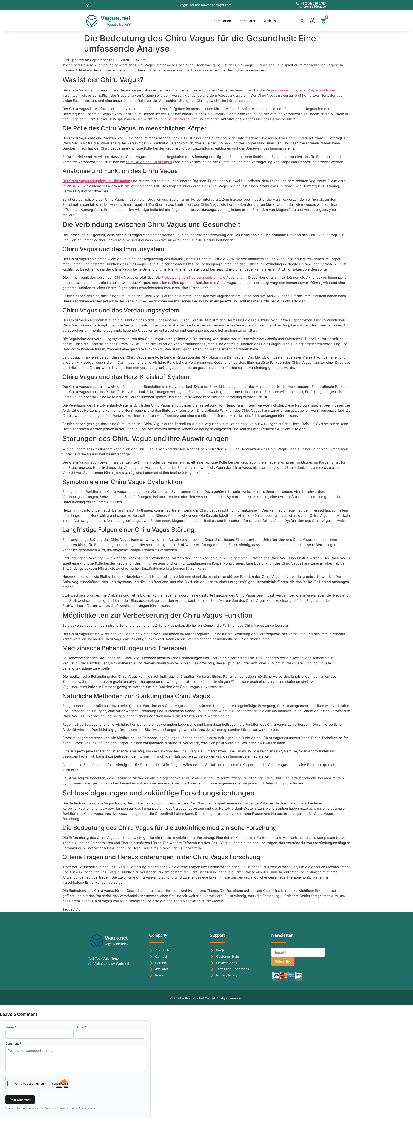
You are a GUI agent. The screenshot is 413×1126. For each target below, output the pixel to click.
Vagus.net (115, 18)
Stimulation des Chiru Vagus (149, 162)
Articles (270, 21)
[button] (302, 21)
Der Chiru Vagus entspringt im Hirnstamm (96, 181)
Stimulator (248, 21)
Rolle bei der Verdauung (178, 119)
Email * (82, 1027)
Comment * (13, 1043)
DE (78, 909)
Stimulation (222, 21)
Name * (10, 1027)
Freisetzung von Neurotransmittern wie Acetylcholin (204, 277)
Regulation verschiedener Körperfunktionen (301, 90)
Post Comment (20, 1099)
